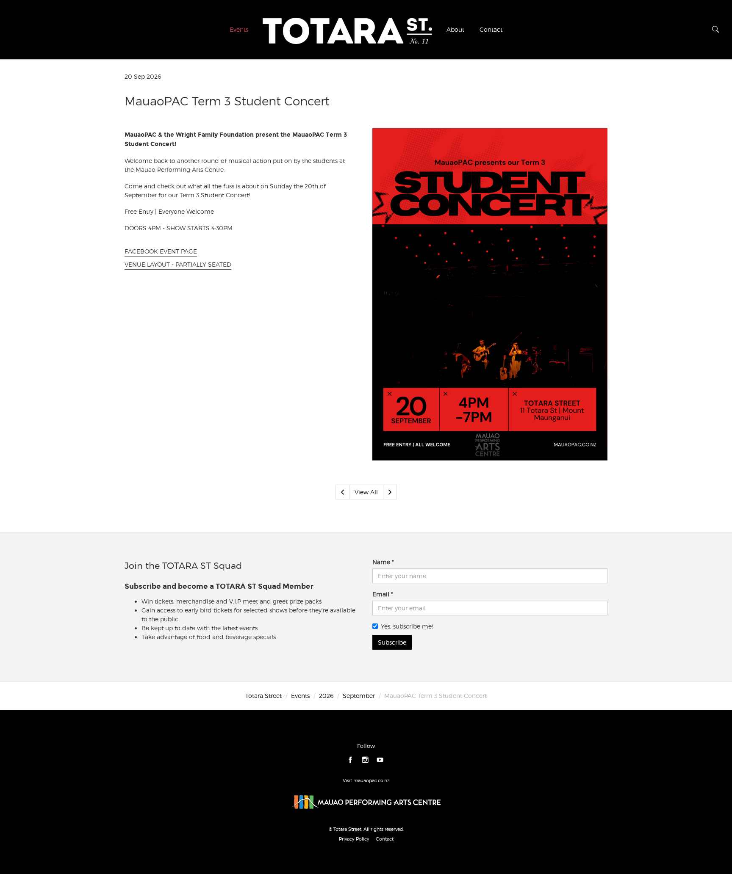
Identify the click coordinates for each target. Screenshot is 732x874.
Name (381, 561)
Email (380, 594)
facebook (350, 759)
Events (239, 29)
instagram (365, 759)
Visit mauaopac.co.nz (366, 780)
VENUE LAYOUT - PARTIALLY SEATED (178, 264)
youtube (380, 759)
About (455, 29)
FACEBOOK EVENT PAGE (161, 251)
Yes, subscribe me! (407, 626)
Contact (491, 29)
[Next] (390, 492)
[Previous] (342, 492)
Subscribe (392, 642)
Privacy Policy (354, 839)
